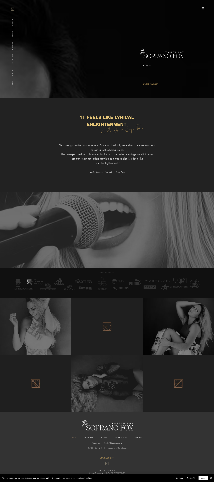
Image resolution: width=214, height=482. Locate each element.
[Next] (194, 68)
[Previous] (143, 68)
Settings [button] (179, 478)
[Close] (211, 478)
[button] (203, 8)
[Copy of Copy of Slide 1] (171, 73)
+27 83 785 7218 (94, 448)
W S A (116, 473)
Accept (203, 478)
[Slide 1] (165, 73)
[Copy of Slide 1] (168, 73)
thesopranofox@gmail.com (117, 448)
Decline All (191, 478)
